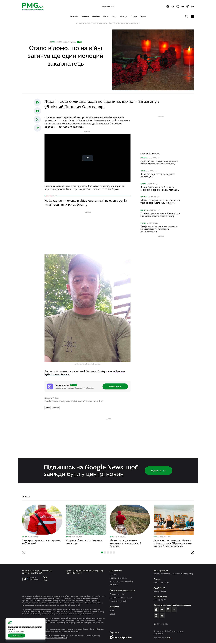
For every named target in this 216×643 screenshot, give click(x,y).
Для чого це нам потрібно (16, 631)
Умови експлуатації (118, 601)
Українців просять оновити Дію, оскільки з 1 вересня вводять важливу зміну (160, 214)
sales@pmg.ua (160, 600)
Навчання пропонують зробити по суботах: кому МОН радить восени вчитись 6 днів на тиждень (173, 543)
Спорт (114, 16)
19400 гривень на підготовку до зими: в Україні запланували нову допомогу (159, 162)
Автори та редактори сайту (121, 581)
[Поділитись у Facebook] (37, 102)
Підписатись (115, 386)
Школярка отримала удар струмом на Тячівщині (157, 175)
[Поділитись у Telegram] (37, 111)
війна (48, 408)
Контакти (114, 585)
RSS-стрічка (162, 624)
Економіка (74, 16)
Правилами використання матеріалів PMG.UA (50, 638)
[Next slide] (192, 552)
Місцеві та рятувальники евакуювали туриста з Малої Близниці (125, 543)
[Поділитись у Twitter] (37, 119)
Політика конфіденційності (121, 598)
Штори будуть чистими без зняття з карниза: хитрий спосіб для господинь (159, 188)
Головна (79, 23)
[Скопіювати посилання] (37, 128)
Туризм (143, 16)
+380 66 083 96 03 (161, 582)
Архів (112, 611)
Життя (105, 16)
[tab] (102, 552)
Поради (134, 16)
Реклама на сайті (117, 594)
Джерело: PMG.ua (51, 398)
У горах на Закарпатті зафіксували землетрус (84, 541)
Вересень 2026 (108, 6)
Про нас (113, 574)
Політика (85, 16)
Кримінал (96, 16)
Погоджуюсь (16, 635)
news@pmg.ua (160, 591)
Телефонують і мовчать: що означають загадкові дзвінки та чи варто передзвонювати (158, 229)
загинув (56, 408)
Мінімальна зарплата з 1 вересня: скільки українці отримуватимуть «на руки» (160, 201)
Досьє (112, 614)
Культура (123, 16)
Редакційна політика (118, 578)
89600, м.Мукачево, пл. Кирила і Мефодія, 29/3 (173, 574)
